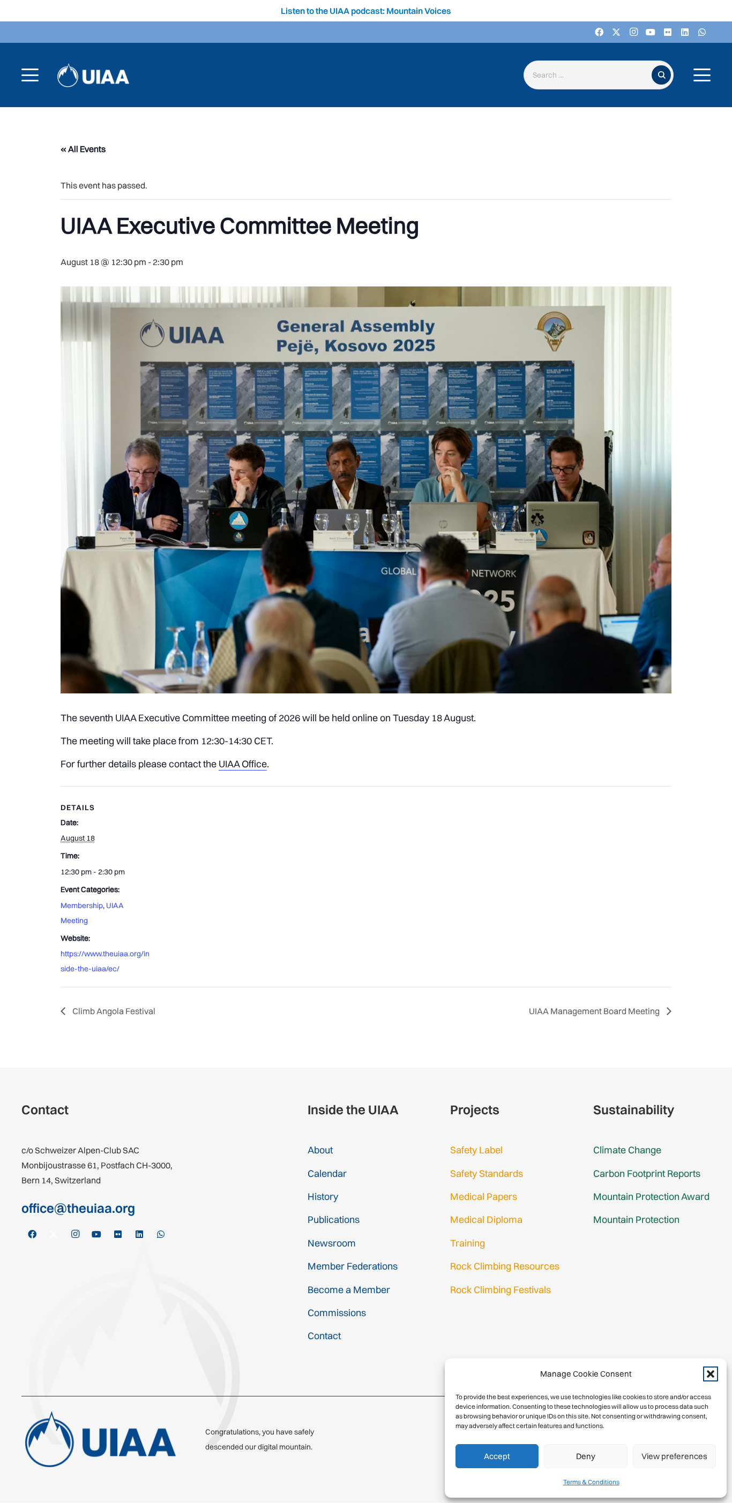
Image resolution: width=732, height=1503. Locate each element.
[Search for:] (590, 75)
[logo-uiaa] (93, 75)
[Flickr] (667, 32)
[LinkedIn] (684, 32)
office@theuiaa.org (78, 1208)
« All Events (83, 148)
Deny (585, 1456)
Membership (82, 905)
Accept (497, 1456)
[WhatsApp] (702, 32)
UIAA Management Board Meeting (595, 1011)
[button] (710, 1374)
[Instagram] (633, 32)
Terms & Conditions (591, 1482)
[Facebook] (599, 32)
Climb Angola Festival (113, 1011)
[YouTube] (650, 32)
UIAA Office (243, 764)
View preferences (674, 1456)
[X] (616, 32)
